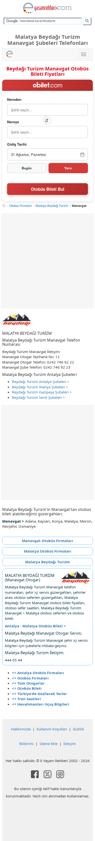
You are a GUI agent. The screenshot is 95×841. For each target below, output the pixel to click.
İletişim (69, 743)
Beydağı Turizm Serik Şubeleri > (38, 397)
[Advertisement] (47, 260)
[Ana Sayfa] (4, 206)
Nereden (14, 99)
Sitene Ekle (48, 743)
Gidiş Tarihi (17, 144)
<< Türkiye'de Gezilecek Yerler (39, 693)
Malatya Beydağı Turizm (52, 206)
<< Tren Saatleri (26, 698)
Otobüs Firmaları (20, 206)
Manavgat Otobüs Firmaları (47, 540)
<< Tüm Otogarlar (28, 683)
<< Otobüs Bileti (27, 688)
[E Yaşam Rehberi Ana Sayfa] (47, 8)
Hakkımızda (21, 728)
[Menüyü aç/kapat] (83, 54)
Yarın (68, 168)
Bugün (27, 168)
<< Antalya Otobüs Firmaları (38, 672)
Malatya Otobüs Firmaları (47, 551)
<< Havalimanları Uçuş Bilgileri (40, 704)
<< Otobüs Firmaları (30, 678)
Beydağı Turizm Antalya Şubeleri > (40, 381)
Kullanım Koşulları (52, 728)
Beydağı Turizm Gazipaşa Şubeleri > (42, 392)
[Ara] (87, 21)
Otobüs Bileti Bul (47, 189)
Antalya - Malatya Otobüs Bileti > (35, 625)
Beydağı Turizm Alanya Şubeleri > (40, 386)
